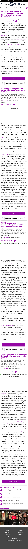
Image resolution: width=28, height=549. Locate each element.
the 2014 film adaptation (14, 44)
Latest (1, 7)
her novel (21, 39)
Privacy (7, 536)
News (5, 21)
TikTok (8, 240)
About (7, 530)
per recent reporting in (13, 431)
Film (11, 7)
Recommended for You (7, 487)
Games (21, 7)
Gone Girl (9, 21)
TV (6, 7)
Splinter (15, 1)
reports (4, 35)
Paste (1, 1)
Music (15, 7)
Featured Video (5, 508)
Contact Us (14, 538)
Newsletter (23, 4)
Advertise (7, 532)
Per (5, 154)
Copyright (20, 534)
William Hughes (5, 100)
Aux (2, 21)
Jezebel (11, 1)
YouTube (9, 371)
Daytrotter (20, 1)
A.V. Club (6, 1)
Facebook (7, 534)
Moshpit (25, 1)
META (8, 104)
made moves (4, 393)
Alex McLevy (5, 19)
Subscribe (6, 4)
